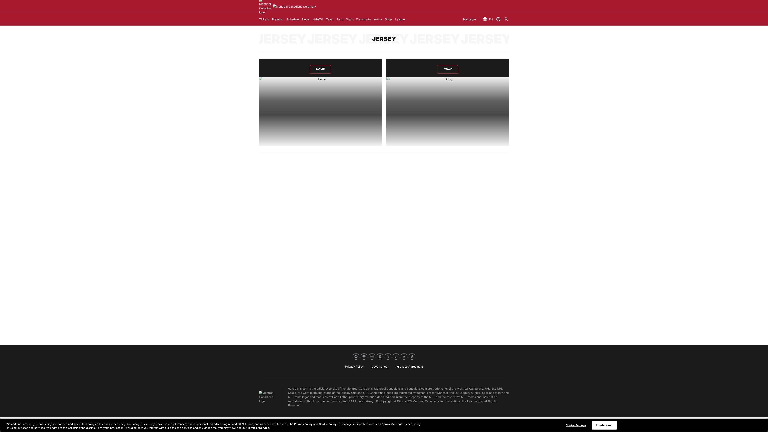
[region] (384, 425)
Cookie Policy (328, 424)
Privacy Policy (303, 424)
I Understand (604, 425)
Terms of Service (258, 427)
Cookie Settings (392, 424)
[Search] (506, 19)
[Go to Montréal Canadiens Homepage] (294, 6)
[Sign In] (498, 19)
